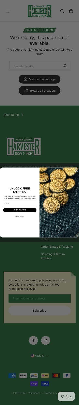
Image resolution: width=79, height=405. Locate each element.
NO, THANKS (20, 216)
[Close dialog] (76, 170)
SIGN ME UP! (20, 210)
